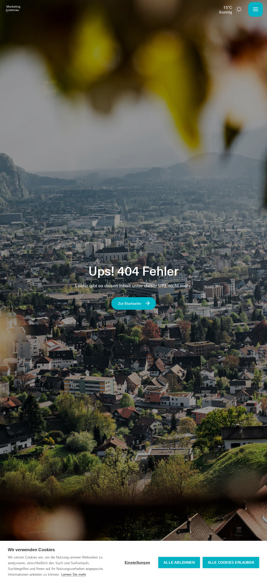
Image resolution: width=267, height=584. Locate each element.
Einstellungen (137, 562)
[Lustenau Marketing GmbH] (12, 9)
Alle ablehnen (179, 562)
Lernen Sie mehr (73, 574)
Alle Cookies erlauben (231, 562)
